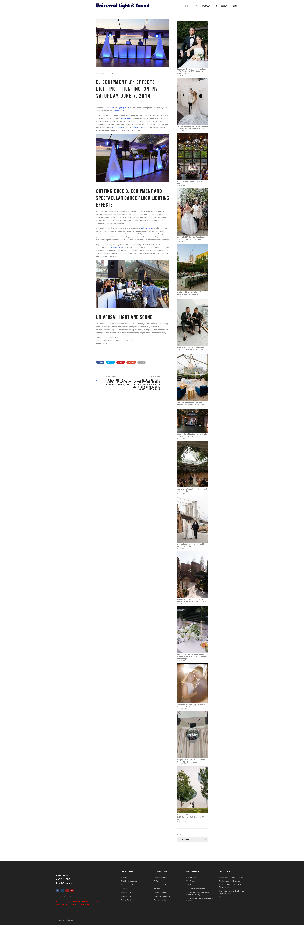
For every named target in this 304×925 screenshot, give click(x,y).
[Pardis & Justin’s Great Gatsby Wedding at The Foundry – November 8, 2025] (192, 101)
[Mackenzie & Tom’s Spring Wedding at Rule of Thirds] (192, 464)
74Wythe (157, 881)
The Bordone (126, 896)
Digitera (71, 920)
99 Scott (157, 889)
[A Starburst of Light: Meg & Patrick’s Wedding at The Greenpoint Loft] (192, 683)
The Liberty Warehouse (129, 881)
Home (187, 6)
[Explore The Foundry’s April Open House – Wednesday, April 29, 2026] (192, 377)
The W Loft (190, 881)
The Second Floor (160, 893)
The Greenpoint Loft (128, 885)
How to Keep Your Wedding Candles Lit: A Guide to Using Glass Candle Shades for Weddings (192, 656)
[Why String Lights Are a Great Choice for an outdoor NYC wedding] (192, 267)
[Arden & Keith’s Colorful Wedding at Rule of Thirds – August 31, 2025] (192, 212)
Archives (179, 834)
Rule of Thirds (126, 900)
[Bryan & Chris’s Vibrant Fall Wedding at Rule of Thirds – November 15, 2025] (192, 322)
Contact (224, 6)
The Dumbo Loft (127, 893)
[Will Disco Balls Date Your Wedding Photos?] (192, 156)
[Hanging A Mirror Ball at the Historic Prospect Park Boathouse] (192, 735)
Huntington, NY (119, 111)
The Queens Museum (227, 897)
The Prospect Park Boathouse (230, 881)
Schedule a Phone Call (64, 897)
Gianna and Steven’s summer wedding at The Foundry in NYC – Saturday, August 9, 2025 (191, 71)
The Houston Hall (160, 900)
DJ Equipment (108, 108)
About (196, 6)
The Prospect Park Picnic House (231, 877)
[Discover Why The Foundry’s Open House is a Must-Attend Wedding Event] (192, 574)
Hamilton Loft (191, 877)
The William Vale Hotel (162, 896)
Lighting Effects (124, 108)
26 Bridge (124, 889)
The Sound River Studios (195, 889)
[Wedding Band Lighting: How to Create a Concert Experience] (192, 421)
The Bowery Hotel (160, 885)
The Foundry (126, 877)
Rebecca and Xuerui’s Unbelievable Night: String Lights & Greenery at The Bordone (191, 817)
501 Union (190, 885)
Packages (206, 6)
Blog (215, 6)
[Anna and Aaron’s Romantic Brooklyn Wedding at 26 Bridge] (192, 519)
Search (234, 6)
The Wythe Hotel (160, 877)
